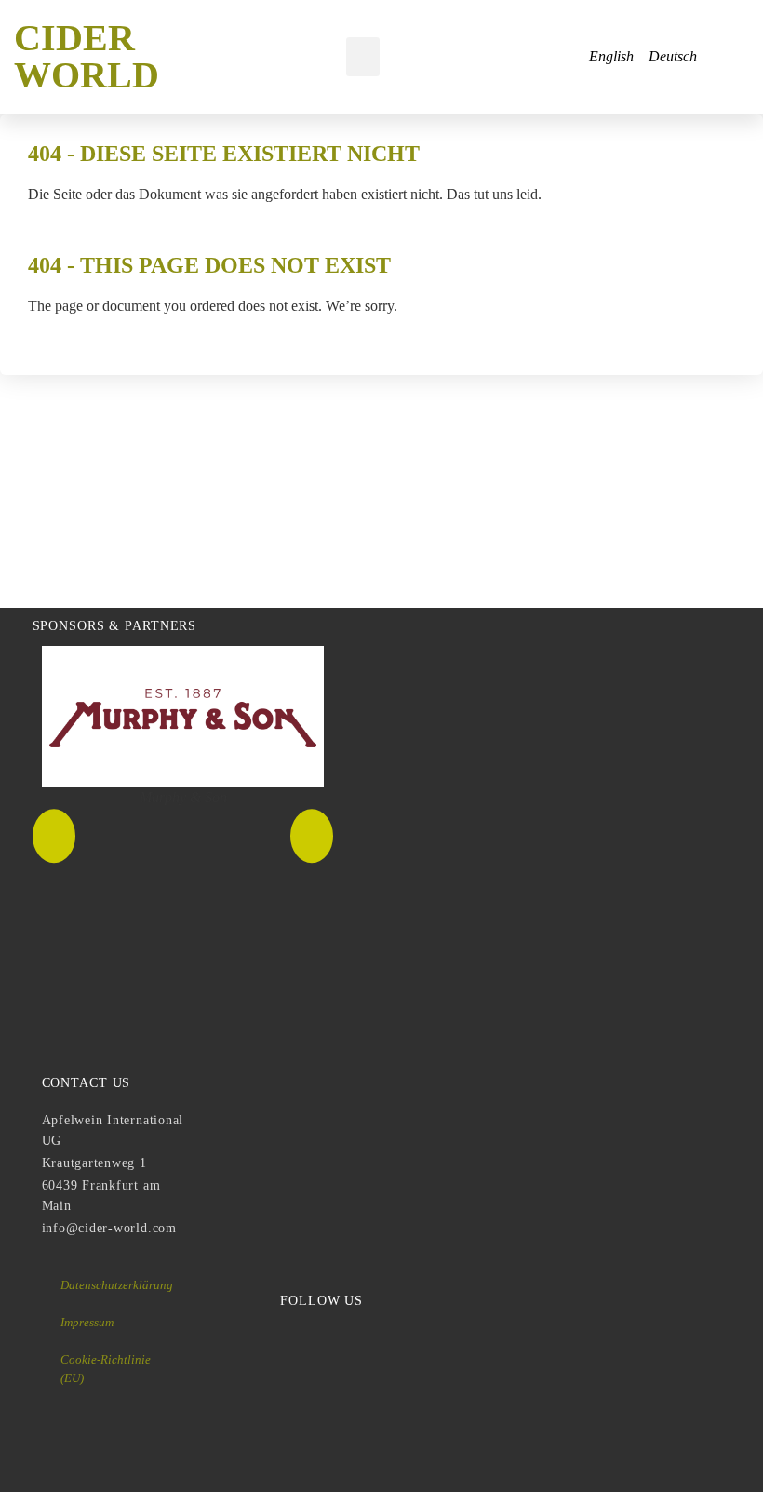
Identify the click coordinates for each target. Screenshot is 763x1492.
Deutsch (673, 56)
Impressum (87, 1322)
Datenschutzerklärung (116, 1285)
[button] (363, 56)
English (611, 56)
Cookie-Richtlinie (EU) (105, 1368)
